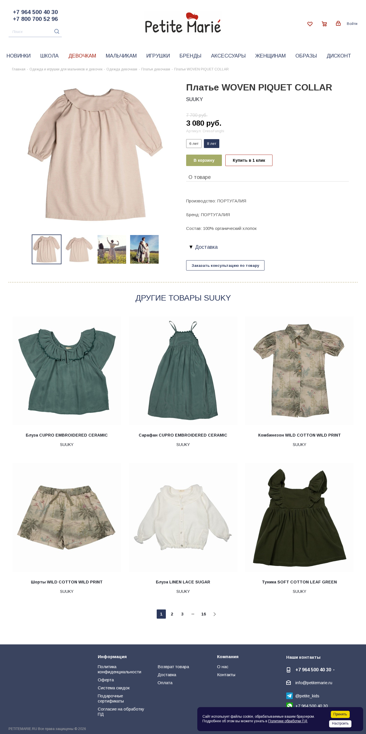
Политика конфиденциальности (119, 669)
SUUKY (194, 99)
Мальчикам (121, 56)
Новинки (19, 56)
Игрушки (158, 56)
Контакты (226, 674)
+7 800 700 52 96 (35, 19)
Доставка (167, 674)
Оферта (106, 679)
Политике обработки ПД (287, 721)
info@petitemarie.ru (313, 682)
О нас (222, 666)
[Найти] (55, 31)
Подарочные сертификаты (111, 698)
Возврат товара (173, 666)
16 (203, 614)
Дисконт (339, 56)
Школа (49, 56)
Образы (306, 56)
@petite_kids (307, 695)
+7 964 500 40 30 (35, 12)
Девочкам (82, 56)
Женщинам (270, 56)
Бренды (190, 56)
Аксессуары (228, 56)
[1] (95, 154)
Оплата (165, 682)
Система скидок (114, 687)
